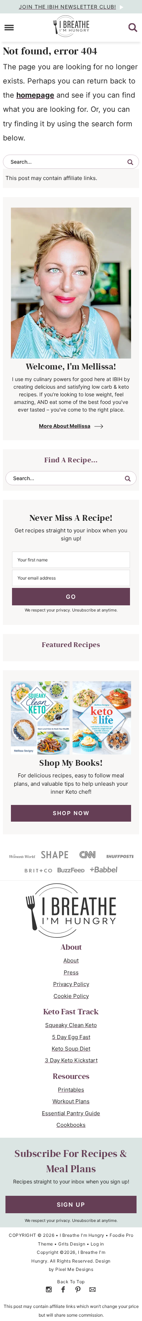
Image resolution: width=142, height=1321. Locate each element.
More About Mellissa (64, 426)
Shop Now (71, 813)
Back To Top (71, 1281)
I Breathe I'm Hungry (71, 26)
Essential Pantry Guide (71, 1113)
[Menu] (9, 28)
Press (71, 972)
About (71, 960)
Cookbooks (71, 1124)
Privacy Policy (71, 984)
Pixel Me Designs (74, 1269)
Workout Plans (71, 1101)
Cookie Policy (71, 996)
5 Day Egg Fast (71, 1037)
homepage (35, 95)
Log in (97, 1244)
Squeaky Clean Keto (71, 1025)
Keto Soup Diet (71, 1048)
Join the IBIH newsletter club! (67, 7)
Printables (71, 1089)
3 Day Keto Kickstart (71, 1060)
